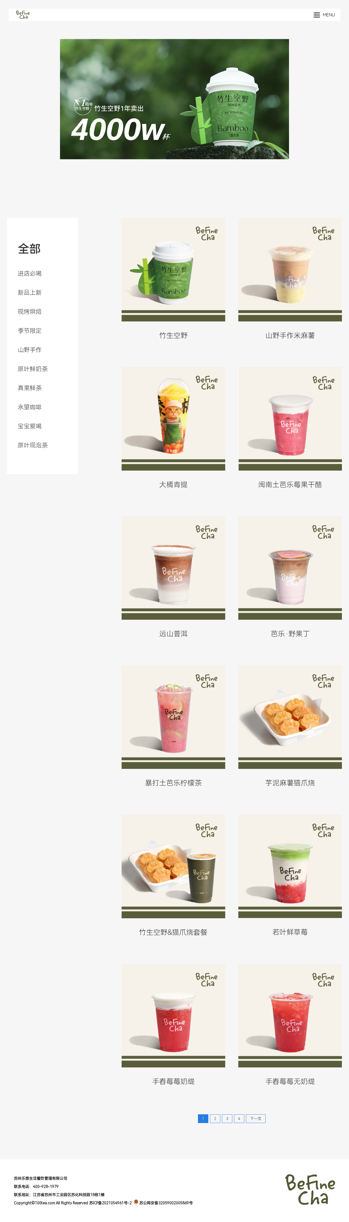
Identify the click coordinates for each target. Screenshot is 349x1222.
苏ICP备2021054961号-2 (110, 1203)
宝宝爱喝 (30, 426)
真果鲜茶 (30, 388)
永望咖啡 (30, 407)
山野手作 (30, 350)
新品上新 (30, 292)
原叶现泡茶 (33, 445)
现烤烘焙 (30, 311)
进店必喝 (30, 273)
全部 (29, 249)
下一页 (255, 1118)
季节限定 (30, 330)
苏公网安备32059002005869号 (165, 1203)
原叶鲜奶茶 (33, 369)
